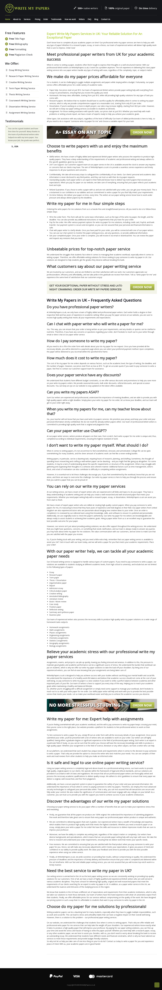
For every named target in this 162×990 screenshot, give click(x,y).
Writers (82, 19)
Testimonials (56, 19)
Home (7, 19)
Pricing (37, 19)
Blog (96, 19)
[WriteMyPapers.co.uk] (27, 8)
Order (45, 19)
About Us (17, 19)
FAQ (89, 19)
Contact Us (105, 19)
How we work (70, 19)
